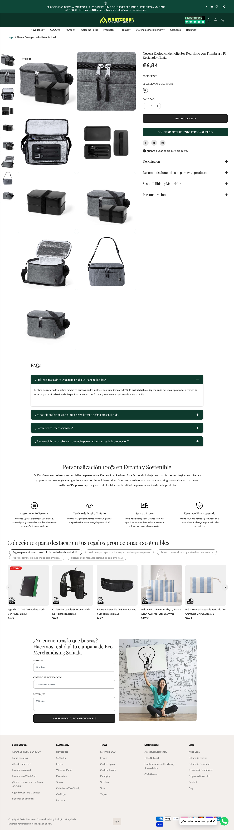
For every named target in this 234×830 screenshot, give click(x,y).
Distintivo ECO (108, 751)
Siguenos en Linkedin (23, 798)
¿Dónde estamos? (21, 764)
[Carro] (222, 20)
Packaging (105, 776)
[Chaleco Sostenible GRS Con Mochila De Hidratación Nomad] (72, 585)
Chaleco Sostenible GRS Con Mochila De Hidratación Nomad (71, 611)
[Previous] (9, 587)
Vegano (104, 794)
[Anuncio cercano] (224, 6)
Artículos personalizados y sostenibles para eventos (187, 552)
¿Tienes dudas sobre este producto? (167, 151)
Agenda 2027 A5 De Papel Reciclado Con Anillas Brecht (26, 611)
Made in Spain (107, 764)
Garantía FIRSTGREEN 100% (27, 751)
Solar (102, 788)
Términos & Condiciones (201, 770)
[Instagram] (217, 6)
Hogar (10, 37)
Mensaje (39, 694)
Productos (109, 29)
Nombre (38, 660)
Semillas (104, 782)
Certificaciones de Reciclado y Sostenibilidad (159, 766)
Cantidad (148, 99)
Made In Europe (108, 770)
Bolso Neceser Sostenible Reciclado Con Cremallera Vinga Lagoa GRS (205, 611)
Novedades (37, 29)
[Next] (225, 587)
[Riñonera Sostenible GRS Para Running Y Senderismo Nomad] (117, 585)
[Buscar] (209, 20)
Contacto (193, 782)
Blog (191, 788)
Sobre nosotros (20, 757)
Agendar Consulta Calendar (26, 792)
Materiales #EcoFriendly (149, 29)
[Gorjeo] (154, 143)
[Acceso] (215, 20)
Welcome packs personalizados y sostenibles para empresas (119, 552)
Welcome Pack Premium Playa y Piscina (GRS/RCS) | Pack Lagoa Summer (161, 611)
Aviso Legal (194, 751)
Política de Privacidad (199, 764)
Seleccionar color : (158, 83)
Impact (104, 757)
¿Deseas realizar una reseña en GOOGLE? (27, 784)
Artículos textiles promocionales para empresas (37, 557)
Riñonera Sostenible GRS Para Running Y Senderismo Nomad (116, 611)
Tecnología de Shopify (41, 823)
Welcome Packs (89, 29)
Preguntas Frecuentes (199, 776)
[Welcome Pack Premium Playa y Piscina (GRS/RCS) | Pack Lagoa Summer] (161, 585)
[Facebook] (207, 6)
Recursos (191, 29)
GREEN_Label (151, 757)
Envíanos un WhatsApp (24, 776)
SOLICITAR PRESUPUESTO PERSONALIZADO (185, 132)
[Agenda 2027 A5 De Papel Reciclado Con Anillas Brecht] (28, 585)
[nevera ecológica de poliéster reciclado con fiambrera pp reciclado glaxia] (46, 81)
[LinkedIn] (212, 6)
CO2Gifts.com (151, 774)
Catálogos (175, 29)
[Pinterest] (162, 143)
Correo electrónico (47, 677)
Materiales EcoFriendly (155, 751)
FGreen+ (70, 29)
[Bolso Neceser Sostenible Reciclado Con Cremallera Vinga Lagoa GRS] (205, 585)
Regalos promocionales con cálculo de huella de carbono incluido (45, 552)
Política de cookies (198, 757)
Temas (125, 29)
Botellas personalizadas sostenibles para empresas (97, 557)
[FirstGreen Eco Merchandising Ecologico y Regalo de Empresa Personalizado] (117, 20)
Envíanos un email (21, 770)
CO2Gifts (55, 29)
